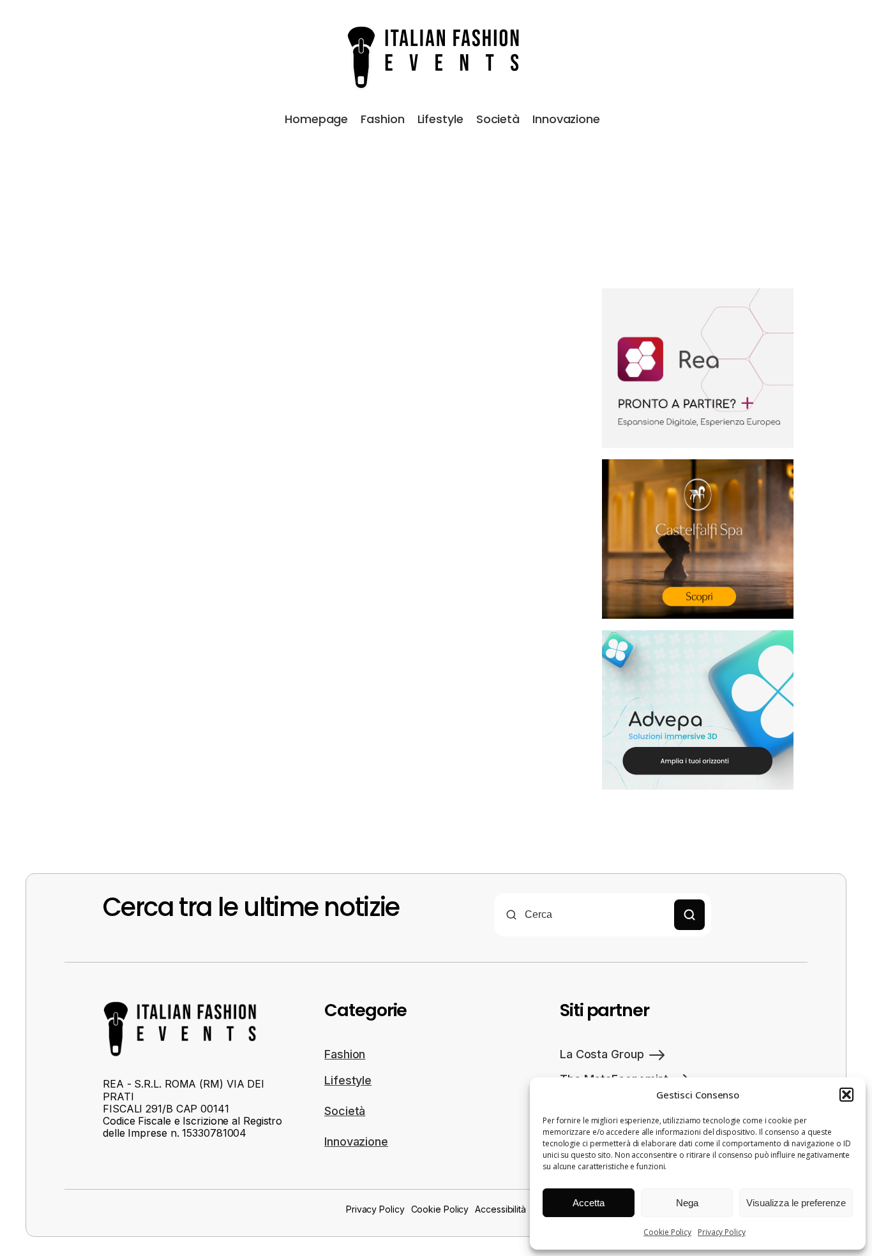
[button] (846, 1094)
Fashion (382, 119)
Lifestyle (440, 119)
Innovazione (566, 119)
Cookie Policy (667, 1232)
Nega (687, 1202)
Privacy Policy (722, 1232)
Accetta (589, 1202)
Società (498, 119)
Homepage (316, 119)
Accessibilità (500, 1209)
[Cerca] (689, 914)
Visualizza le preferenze (796, 1202)
